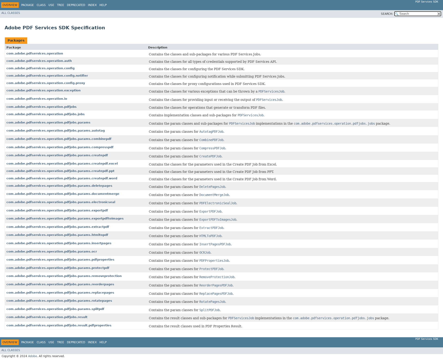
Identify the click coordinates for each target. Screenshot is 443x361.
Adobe (32, 356)
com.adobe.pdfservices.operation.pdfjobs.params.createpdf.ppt (60, 171)
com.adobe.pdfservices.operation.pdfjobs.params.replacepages (60, 292)
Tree (60, 5)
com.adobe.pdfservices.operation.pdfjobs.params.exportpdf (57, 210)
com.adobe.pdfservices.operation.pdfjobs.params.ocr (51, 251)
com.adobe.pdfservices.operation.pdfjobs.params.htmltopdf (57, 235)
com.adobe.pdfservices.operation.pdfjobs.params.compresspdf (60, 147)
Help (103, 5)
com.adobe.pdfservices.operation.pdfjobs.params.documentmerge (62, 194)
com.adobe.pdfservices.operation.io (36, 98)
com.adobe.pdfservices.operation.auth (39, 61)
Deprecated (76, 5)
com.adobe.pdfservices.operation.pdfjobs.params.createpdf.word (61, 178)
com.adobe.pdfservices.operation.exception (43, 90)
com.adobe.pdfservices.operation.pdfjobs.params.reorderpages (60, 284)
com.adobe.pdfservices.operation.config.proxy (45, 83)
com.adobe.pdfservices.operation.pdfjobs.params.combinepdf (58, 139)
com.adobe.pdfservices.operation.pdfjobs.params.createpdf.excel (62, 163)
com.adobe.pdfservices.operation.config (40, 68)
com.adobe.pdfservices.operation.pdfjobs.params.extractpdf (57, 227)
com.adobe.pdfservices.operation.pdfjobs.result (46, 317)
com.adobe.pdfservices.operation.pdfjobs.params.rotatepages (59, 300)
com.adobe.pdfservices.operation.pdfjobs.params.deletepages (59, 185)
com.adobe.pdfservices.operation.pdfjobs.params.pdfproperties (60, 259)
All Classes (10, 13)
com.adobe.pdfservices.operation (34, 53)
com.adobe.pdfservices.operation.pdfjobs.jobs (45, 114)
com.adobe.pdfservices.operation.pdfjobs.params (48, 122)
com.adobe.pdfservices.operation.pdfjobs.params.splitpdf (55, 309)
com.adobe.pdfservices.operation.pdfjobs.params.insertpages (58, 243)
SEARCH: (387, 13)
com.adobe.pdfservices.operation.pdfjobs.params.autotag (55, 130)
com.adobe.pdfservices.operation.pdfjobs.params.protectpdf (57, 268)
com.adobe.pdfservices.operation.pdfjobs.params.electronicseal (60, 202)
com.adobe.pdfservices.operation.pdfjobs (41, 106)
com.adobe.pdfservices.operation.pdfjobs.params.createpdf (57, 155)
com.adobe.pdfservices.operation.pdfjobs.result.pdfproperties (58, 325)
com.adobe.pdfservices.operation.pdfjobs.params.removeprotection (64, 276)
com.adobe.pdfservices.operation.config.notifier (47, 75)
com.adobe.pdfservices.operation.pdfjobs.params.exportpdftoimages (65, 218)
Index (92, 5)
